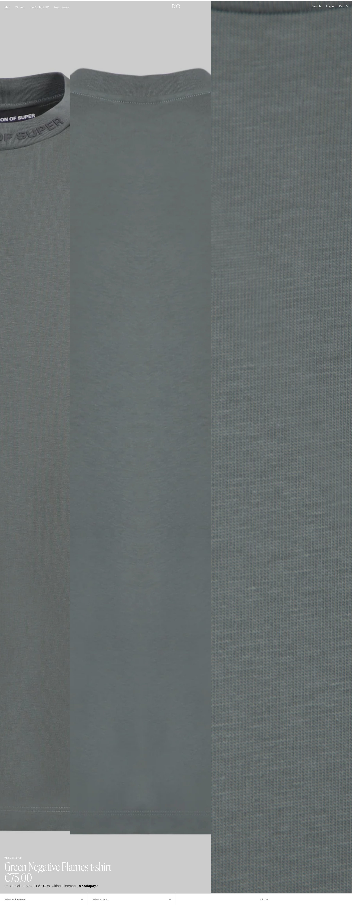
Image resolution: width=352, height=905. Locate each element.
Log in (330, 6)
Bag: (343, 6)
